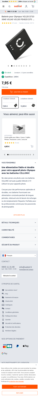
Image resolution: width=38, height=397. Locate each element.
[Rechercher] (9, 6)
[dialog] (19, 380)
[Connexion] (26, 6)
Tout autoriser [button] (19, 387)
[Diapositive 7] (20, 155)
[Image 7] (26, 66)
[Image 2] (14, 66)
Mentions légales (10, 331)
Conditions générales (12, 312)
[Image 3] (16, 66)
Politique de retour (11, 316)
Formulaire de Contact (26, 269)
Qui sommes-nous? (11, 290)
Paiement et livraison (11, 297)
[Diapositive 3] (12, 155)
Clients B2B (9, 301)
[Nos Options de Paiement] (7, 346)
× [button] (36, 365)
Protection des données (12, 327)
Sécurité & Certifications (13, 323)
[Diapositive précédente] (4, 154)
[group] (7, 23)
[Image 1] (12, 66)
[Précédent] (8, 66)
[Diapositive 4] (14, 155)
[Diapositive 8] (22, 155)
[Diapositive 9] (24, 155)
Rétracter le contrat (9, 276)
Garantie (8, 319)
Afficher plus (19, 215)
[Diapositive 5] (16, 155)
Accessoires (8, 135)
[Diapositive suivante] (33, 154)
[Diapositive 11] (28, 155)
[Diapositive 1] (8, 155)
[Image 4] (19, 66)
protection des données (16, 381)
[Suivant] (30, 66)
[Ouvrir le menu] (4, 6)
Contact (7, 308)
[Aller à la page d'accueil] (18, 6)
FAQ (6, 294)
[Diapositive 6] (18, 155)
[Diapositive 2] (10, 155)
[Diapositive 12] (30, 155)
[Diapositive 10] (26, 155)
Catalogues (8, 305)
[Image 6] (24, 66)
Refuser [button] (19, 393)
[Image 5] (21, 66)
